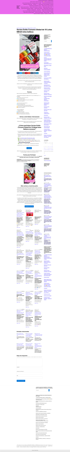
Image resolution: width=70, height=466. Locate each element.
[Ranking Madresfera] (47, 160)
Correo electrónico (20, 371)
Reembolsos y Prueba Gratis (27, 4)
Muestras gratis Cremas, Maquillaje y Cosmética (46, 4)
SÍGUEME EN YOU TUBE (29, 206)
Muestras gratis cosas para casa (48, 8)
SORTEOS (34, 4)
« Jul (44, 155)
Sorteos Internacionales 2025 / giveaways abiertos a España (20, 251)
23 (52, 149)
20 (48, 149)
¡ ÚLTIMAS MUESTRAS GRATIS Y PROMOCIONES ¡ (45, 0)
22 (51, 149)
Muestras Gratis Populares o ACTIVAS (47, 9)
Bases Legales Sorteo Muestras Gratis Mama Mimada (48, 280)
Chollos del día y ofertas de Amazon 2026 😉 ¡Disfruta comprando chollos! (41, 1)
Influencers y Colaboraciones (31, 9)
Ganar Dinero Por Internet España (29, 12)
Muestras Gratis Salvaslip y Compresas (42, 418)
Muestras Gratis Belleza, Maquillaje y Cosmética (47, 262)
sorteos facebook (47, 71)
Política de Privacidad (47, 295)
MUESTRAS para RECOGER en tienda (35, 5)
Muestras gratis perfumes (40, 417)
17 (44, 149)
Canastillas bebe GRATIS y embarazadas (47, 99)
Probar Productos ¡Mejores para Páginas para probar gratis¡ (47, 120)
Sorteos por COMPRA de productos (41, 411)
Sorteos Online (46, 277)
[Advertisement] (35, 20)
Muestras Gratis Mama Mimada (18, 7)
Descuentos (39, 9)
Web (17, 375)
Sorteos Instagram (47, 69)
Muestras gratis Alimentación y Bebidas (27, 8)
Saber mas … (19, 227)
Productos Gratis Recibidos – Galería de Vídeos (42, 12)
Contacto (51, 12)
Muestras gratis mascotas (38, 8)
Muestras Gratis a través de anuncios (47, 5)
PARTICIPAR (29, 148)
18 (45, 149)
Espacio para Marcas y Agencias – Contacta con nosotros (43, 13)
